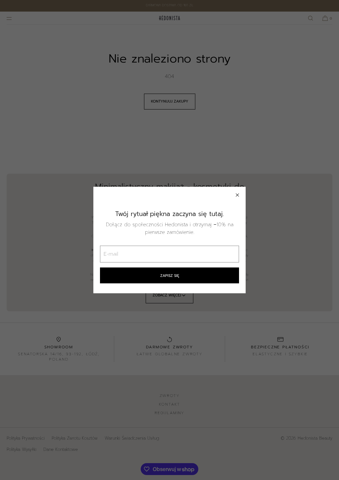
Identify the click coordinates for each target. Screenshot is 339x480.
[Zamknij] (237, 195)
